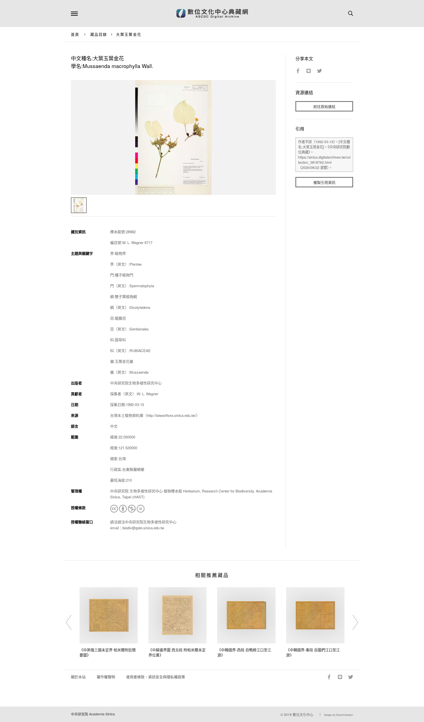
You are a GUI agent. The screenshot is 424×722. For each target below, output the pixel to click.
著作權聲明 (106, 676)
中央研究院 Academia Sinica (93, 713)
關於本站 (78, 676)
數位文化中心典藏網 (212, 13)
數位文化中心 (303, 714)
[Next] (351, 622)
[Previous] (73, 622)
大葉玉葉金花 (129, 34)
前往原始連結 (324, 106)
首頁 (75, 34)
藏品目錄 (98, 34)
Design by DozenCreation (338, 715)
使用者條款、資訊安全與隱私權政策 (155, 676)
